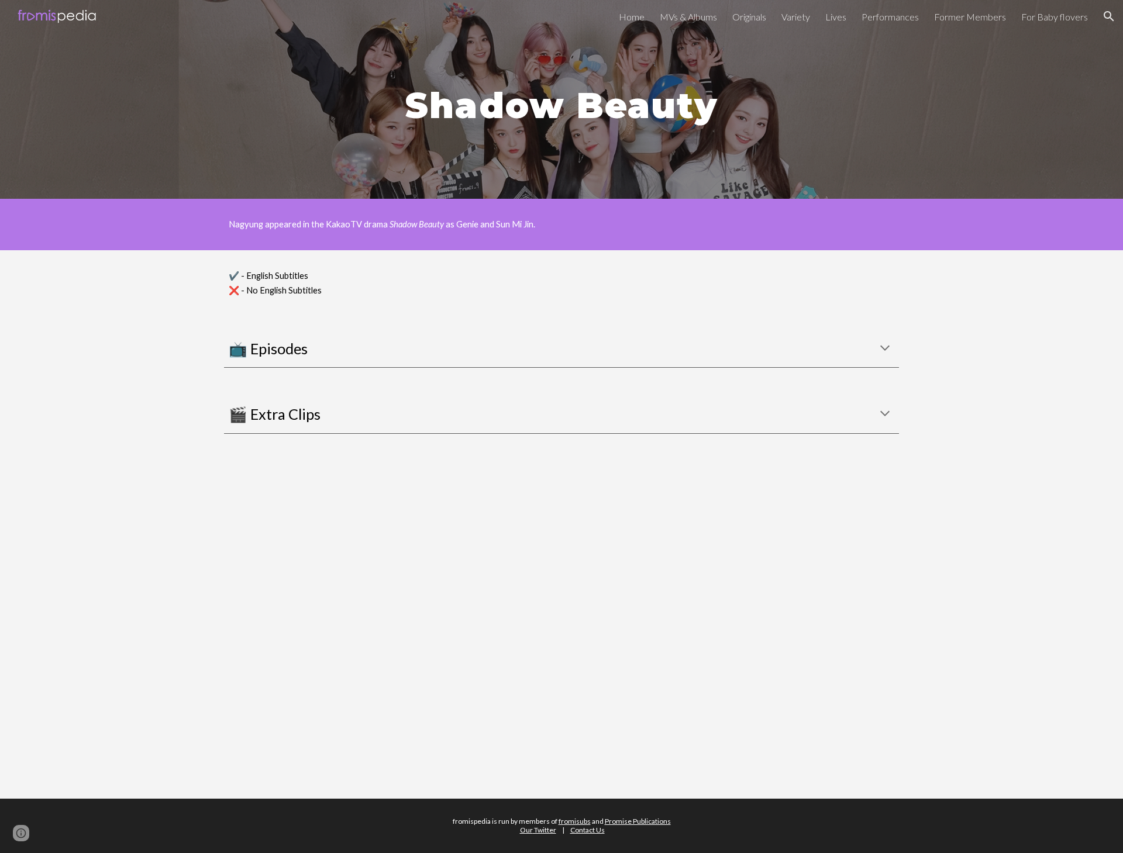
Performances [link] (890, 16)
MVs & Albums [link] (688, 16)
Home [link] (632, 16)
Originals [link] (749, 16)
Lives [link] (835, 16)
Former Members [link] (970, 16)
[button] (1109, 16)
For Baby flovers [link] (1054, 16)
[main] (561, 99)
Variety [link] (795, 16)
